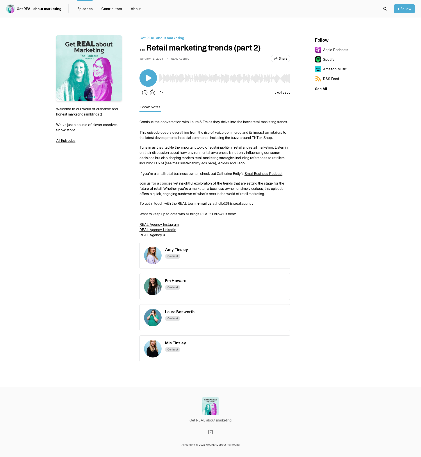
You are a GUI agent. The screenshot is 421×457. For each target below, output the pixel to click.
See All (321, 89)
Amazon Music (335, 69)
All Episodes (65, 140)
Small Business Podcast (263, 173)
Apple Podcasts (335, 50)
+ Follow (404, 9)
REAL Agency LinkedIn (157, 230)
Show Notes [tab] (150, 107)
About (136, 9)
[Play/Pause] (148, 78)
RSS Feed (331, 78)
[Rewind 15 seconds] (145, 92)
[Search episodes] (385, 8)
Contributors (111, 9)
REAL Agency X (152, 235)
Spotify (329, 59)
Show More (65, 130)
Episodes (85, 9)
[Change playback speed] (161, 92)
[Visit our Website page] (210, 432)
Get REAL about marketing (39, 9)
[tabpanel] (214, 180)
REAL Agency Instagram (159, 224)
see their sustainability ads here (190, 163)
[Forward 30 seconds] (153, 92)
